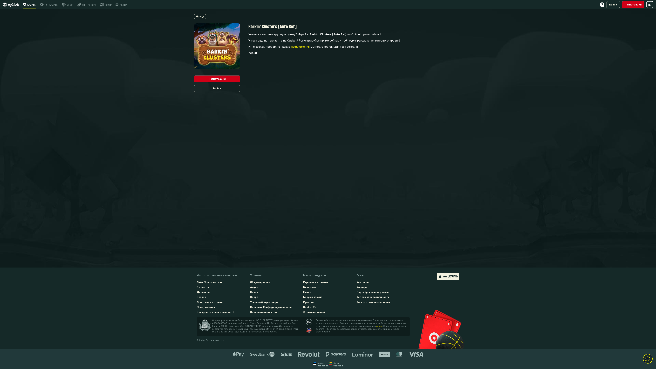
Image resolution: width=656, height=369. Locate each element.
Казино (201, 297)
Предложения (206, 307)
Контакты (363, 282)
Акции (254, 287)
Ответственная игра (263, 312)
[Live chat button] (648, 359)
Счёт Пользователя (209, 282)
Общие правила (260, 282)
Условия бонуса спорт (264, 302)
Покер (254, 292)
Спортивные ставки (210, 302)
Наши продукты (314, 275)
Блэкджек (309, 287)
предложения (300, 46)
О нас (361, 275)
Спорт (254, 297)
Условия (256, 275)
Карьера (362, 287)
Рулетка (308, 302)
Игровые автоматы (315, 282)
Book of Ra (309, 307)
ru (649, 4)
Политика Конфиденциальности (271, 307)
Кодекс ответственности (373, 297)
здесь (379, 326)
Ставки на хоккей (314, 312)
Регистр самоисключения (373, 302)
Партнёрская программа (373, 292)
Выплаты (203, 287)
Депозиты (203, 292)
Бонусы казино (312, 297)
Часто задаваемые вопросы (217, 275)
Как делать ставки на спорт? (215, 312)
